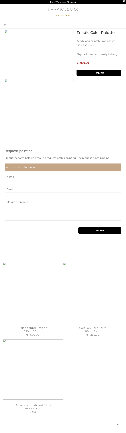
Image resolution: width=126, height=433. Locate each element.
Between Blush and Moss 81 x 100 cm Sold (33, 408)
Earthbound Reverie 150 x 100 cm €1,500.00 (33, 331)
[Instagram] (4, 24)
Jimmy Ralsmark (63, 9)
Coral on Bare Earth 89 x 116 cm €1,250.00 (93, 331)
